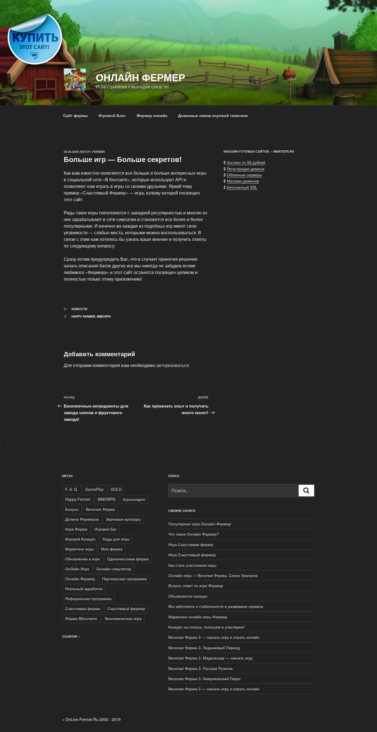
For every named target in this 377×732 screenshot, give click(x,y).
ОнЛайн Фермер (140, 77)
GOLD (116, 489)
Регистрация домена (245, 168)
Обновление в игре (82, 558)
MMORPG (104, 316)
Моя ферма (112, 549)
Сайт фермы (75, 115)
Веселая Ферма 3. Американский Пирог (204, 678)
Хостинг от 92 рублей (246, 162)
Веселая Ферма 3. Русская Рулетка (200, 668)
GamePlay (94, 489)
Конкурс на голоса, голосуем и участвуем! (206, 627)
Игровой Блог (112, 115)
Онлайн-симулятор (113, 568)
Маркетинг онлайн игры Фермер (197, 616)
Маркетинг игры (79, 549)
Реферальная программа (88, 598)
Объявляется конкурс (188, 596)
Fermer (98, 152)
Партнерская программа (124, 578)
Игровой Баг (105, 529)
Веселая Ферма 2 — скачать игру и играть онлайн (213, 688)
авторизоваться (172, 365)
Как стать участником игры (192, 565)
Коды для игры (116, 539)
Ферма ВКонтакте (81, 618)
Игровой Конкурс (80, 539)
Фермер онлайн (152, 115)
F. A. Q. (71, 489)
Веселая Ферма (100, 509)
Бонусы (72, 509)
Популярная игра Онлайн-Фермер (199, 523)
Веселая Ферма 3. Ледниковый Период (204, 647)
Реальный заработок (83, 588)
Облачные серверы (244, 174)
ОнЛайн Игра (77, 568)
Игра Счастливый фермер (192, 554)
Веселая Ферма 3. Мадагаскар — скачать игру (210, 658)
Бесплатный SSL (242, 187)
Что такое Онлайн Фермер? (193, 534)
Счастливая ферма (82, 608)
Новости (79, 309)
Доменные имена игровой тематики (213, 115)
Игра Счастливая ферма (190, 544)
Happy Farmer (83, 316)
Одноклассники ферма (128, 558)
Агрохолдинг (134, 499)
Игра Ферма (76, 529)
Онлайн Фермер (80, 578)
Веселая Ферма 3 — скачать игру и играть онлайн (213, 637)
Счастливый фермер (126, 608)
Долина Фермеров (82, 519)
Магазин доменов (243, 180)
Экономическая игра (123, 618)
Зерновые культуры (123, 519)
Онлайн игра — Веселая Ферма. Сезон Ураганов (212, 575)
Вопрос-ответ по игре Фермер (195, 585)
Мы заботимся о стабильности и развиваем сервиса (215, 606)
